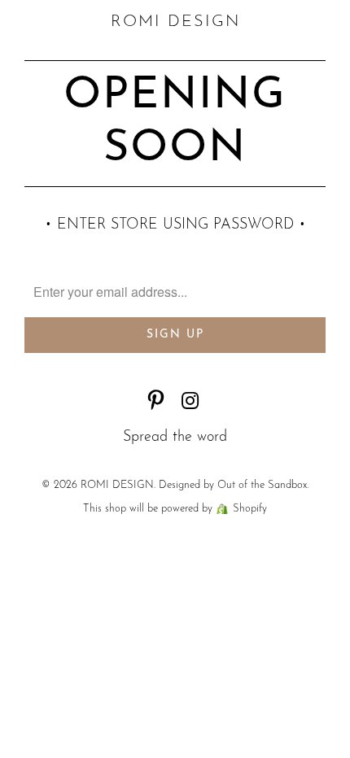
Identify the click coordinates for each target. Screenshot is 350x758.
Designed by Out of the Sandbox (233, 485)
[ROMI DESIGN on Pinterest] (156, 404)
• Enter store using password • (175, 225)
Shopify (250, 508)
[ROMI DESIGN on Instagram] (190, 404)
